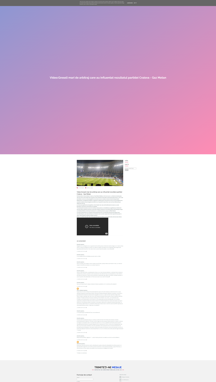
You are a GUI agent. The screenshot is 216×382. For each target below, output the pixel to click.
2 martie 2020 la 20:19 (81, 251)
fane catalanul (80, 290)
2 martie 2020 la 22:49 (81, 279)
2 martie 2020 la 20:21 (81, 258)
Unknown (79, 343)
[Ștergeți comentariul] (86, 251)
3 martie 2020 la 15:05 (81, 314)
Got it (135, 2)
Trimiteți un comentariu (82, 353)
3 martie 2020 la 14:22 (81, 307)
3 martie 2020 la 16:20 (81, 332)
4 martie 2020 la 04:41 (81, 339)
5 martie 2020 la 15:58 (81, 350)
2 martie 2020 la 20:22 (81, 267)
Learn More (130, 2)
